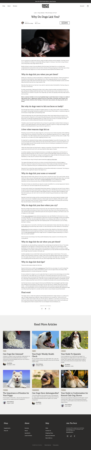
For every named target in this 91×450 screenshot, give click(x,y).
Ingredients (27, 433)
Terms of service (48, 445)
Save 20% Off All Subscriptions (45, 1)
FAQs (47, 428)
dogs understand (29, 216)
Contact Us (48, 430)
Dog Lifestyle (41, 12)
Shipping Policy (49, 433)
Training (5, 390)
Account (82, 6)
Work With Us (49, 438)
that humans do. (25, 226)
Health (34, 351)
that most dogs (31, 232)
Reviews (15, 6)
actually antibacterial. (46, 179)
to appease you (41, 268)
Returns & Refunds (50, 435)
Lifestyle (63, 351)
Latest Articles (28, 435)
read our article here (52, 159)
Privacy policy (55, 445)
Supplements (35, 390)
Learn (35, 12)
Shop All (6, 430)
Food (4, 351)
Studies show (24, 229)
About (9, 6)
